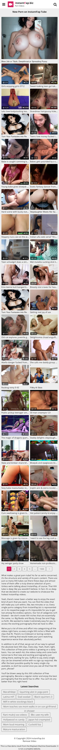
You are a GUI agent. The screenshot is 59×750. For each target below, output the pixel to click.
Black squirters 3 (43, 696)
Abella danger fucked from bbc (16, 362)
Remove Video (29, 741)
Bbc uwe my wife (40, 714)
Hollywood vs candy (13, 719)
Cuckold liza (34, 724)
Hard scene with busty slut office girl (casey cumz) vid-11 (28, 211)
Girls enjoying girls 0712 (12, 86)
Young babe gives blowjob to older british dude (24, 186)
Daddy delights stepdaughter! (44, 437)
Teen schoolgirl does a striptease (17, 262)
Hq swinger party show (12, 563)
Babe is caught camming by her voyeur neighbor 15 (26, 161)
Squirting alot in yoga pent (34, 691)
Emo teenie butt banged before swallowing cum (24, 287)
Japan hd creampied (39, 719)
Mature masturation (14, 729)
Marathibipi (9, 691)
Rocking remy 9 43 (10, 387)
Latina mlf (8, 696)
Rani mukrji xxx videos (15, 714)
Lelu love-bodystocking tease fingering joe (21, 111)
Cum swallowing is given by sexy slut (19, 513)
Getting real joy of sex (40, 312)
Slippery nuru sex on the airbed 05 (18, 236)
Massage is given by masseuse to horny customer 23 (26, 538)
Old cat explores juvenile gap (15, 337)
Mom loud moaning (13, 724)
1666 (42, 568)
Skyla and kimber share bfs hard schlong (21, 462)
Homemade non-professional (44, 563)
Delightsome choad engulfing (44, 337)
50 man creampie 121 (40, 412)
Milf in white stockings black (18, 701)
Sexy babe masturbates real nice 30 (18, 488)
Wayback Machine (37, 746)
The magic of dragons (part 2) (15, 437)
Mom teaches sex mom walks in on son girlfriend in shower (29, 707)
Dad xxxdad (24, 696)
